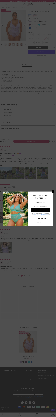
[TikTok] (42, 218)
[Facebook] (36, 218)
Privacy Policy (36, 214)
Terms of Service (44, 214)
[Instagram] (39, 218)
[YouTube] (45, 218)
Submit (41, 210)
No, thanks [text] (41, 222)
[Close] (53, 191)
